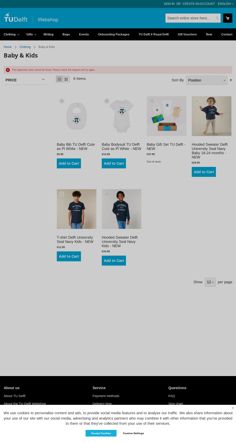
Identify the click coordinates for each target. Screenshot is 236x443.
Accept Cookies (101, 433)
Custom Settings (133, 433)
